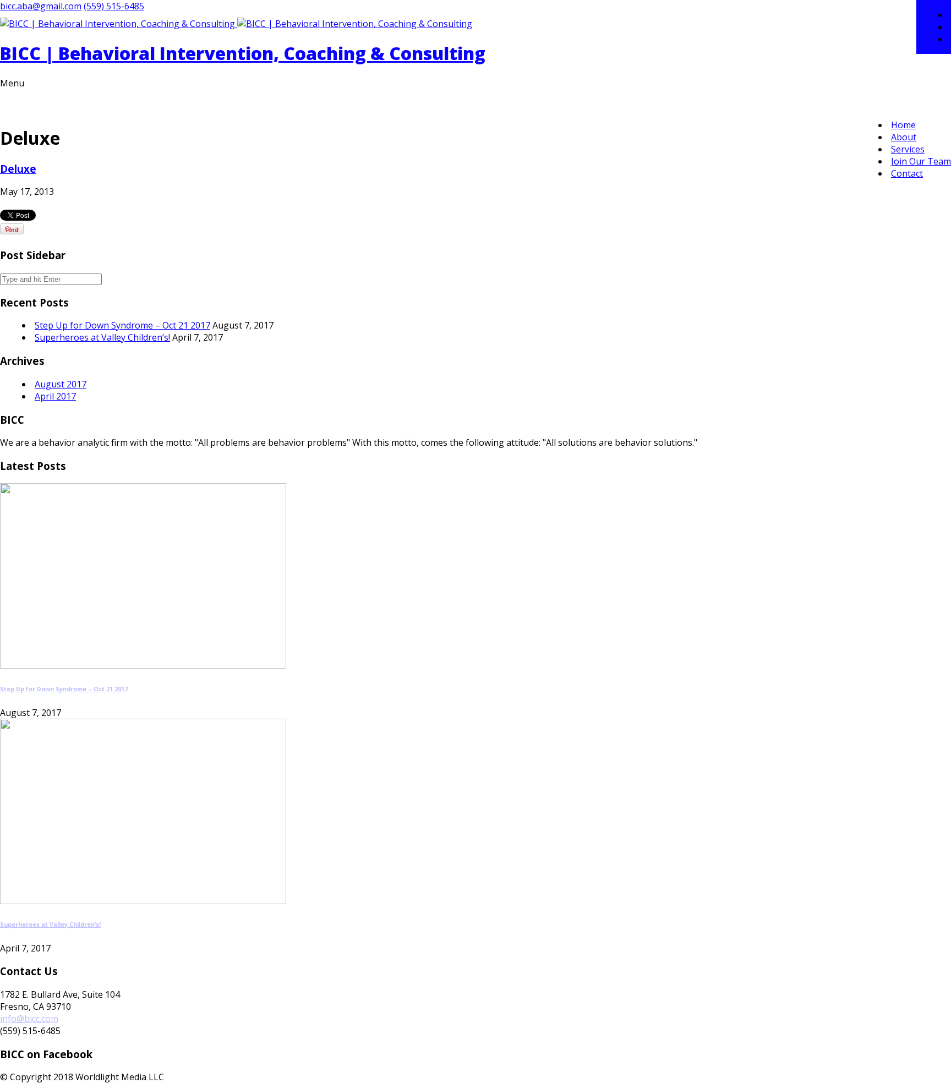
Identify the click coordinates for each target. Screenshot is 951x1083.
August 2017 (60, 384)
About (903, 137)
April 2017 (55, 396)
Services (908, 149)
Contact (907, 173)
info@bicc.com (29, 1019)
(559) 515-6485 (114, 6)
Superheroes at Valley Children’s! (102, 337)
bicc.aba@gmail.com (40, 6)
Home (903, 125)
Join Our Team (921, 161)
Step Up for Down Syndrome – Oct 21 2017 (122, 325)
